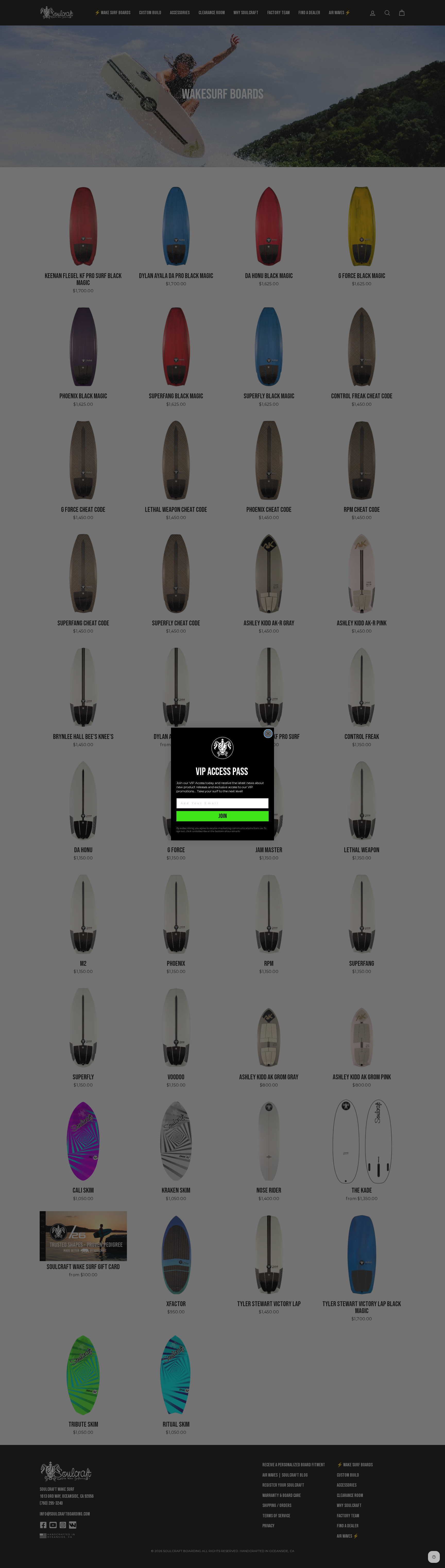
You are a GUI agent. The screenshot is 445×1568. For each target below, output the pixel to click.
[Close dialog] (268, 733)
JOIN (222, 816)
